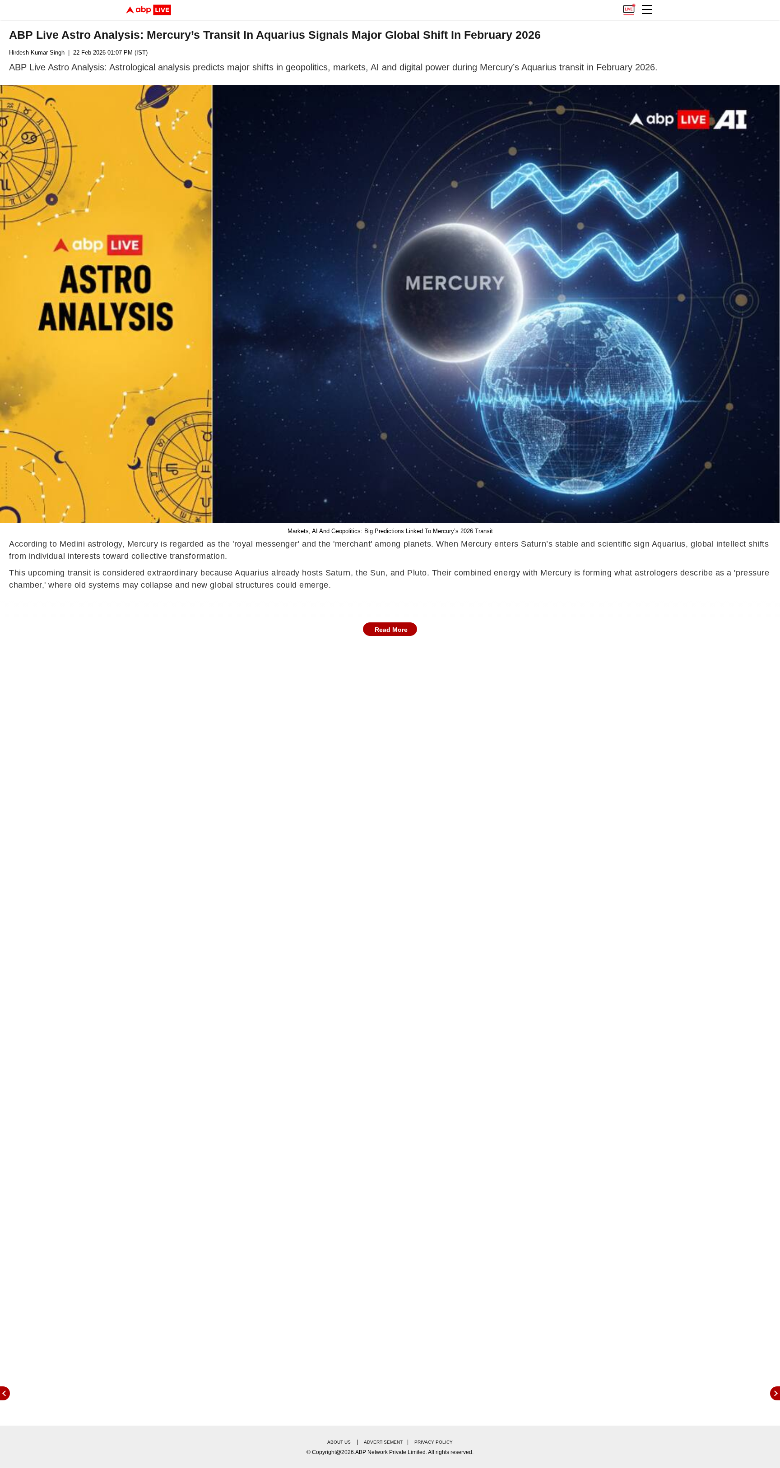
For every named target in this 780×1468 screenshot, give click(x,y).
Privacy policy (433, 1442)
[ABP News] (775, 1393)
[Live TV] (629, 7)
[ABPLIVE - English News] (148, 10)
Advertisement (383, 1442)
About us (339, 1442)
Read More (391, 629)
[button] (647, 9)
